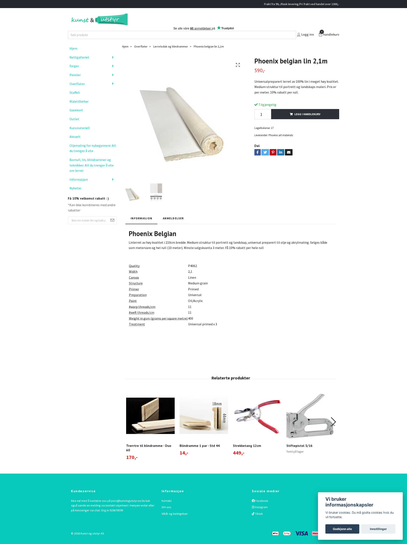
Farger (74, 75)
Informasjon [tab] (141, 227)
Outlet (74, 128)
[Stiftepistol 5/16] (310, 424)
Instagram (261, 516)
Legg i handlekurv (307, 123)
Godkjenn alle (342, 529)
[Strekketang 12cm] (257, 424)
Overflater (77, 92)
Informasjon (79, 188)
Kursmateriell (80, 136)
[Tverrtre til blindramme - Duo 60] (150, 424)
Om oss (166, 516)
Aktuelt (75, 145)
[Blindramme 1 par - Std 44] (204, 424)
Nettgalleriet (79, 66)
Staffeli (75, 101)
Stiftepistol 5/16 (299, 454)
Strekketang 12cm (247, 454)
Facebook (261, 510)
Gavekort (76, 119)
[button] (333, 430)
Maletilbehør (79, 110)
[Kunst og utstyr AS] (122, 23)
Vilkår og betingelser (175, 522)
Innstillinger (378, 529)
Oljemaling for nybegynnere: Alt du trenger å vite (93, 157)
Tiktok (258, 522)
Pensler (75, 84)
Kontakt (166, 510)
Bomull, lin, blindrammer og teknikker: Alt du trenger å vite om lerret (92, 174)
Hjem (73, 57)
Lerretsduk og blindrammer (170, 55)
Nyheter (75, 197)
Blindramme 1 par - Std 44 (200, 454)
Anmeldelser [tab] (173, 227)
